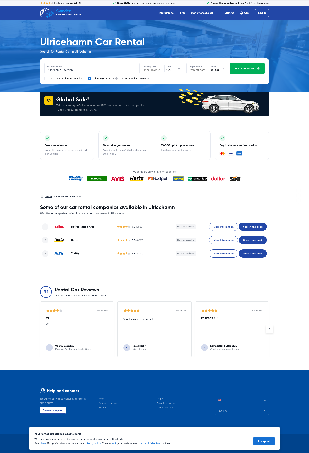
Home (48, 196)
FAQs (101, 398)
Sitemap (102, 407)
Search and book (252, 226)
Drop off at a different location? (66, 78)
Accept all (264, 441)
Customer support (202, 13)
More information (224, 226)
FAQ (182, 13)
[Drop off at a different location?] (46, 78)
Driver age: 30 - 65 (103, 78)
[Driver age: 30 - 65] (89, 78)
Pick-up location (54, 66)
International (166, 13)
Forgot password (166, 403)
